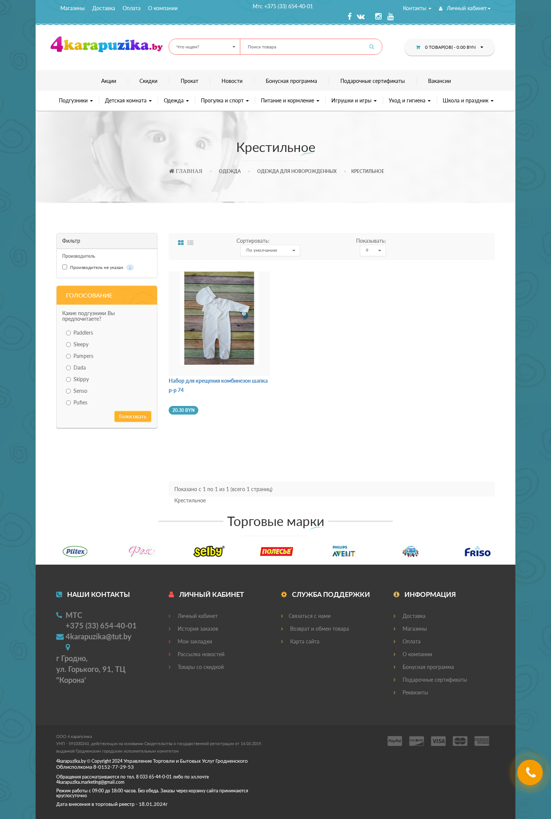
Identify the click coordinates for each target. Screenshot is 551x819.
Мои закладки (194, 641)
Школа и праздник (466, 100)
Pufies (80, 402)
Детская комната (126, 100)
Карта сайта (304, 641)
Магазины (72, 8)
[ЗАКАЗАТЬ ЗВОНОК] (531, 775)
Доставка (103, 8)
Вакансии (439, 81)
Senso (80, 391)
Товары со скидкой (200, 667)
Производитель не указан (100, 267)
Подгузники (74, 100)
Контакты (415, 8)
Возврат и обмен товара (319, 628)
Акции (108, 81)
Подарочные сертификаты (372, 81)
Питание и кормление (288, 100)
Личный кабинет (466, 8)
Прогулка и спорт (223, 100)
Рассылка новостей (200, 654)
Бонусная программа (291, 81)
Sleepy (80, 344)
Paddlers (83, 332)
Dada (79, 367)
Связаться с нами (310, 616)
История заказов (197, 628)
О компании (163, 8)
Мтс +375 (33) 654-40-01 (283, 6)
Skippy (81, 379)
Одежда (174, 100)
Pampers (83, 356)
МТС (74, 614)
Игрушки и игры (352, 100)
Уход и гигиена (408, 100)
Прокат (189, 81)
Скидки (148, 81)
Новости (232, 81)
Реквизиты (414, 692)
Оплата (132, 8)
